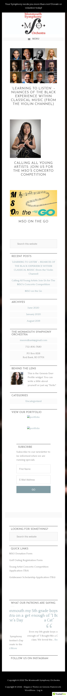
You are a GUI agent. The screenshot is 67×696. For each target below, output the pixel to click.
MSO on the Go (33, 221)
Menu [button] (35, 39)
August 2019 (33, 321)
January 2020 (33, 314)
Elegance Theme (31, 687)
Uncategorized (33, 401)
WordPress (30, 690)
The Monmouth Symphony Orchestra (33, 23)
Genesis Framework (51, 687)
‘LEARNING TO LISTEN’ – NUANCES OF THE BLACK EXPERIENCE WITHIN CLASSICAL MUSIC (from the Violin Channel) (33, 96)
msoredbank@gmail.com (33, 340)
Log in (39, 690)
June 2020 (33, 307)
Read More (45, 639)
